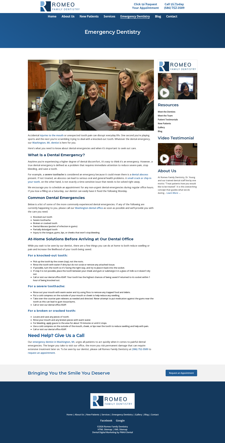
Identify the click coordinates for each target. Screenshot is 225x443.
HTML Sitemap (105, 429)
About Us (79, 414)
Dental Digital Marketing (104, 432)
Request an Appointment (181, 373)
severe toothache (54, 174)
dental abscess (140, 174)
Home (70, 414)
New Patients (164, 123)
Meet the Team (165, 115)
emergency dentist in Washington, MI (53, 341)
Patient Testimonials (168, 119)
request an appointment (41, 352)
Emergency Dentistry (122, 414)
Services (106, 414)
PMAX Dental (126, 432)
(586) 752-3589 (140, 349)
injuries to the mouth (52, 135)
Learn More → (174, 193)
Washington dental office (89, 208)
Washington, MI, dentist (45, 142)
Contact (155, 414)
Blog (160, 131)
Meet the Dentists (166, 111)
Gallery (161, 127)
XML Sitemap (120, 429)
